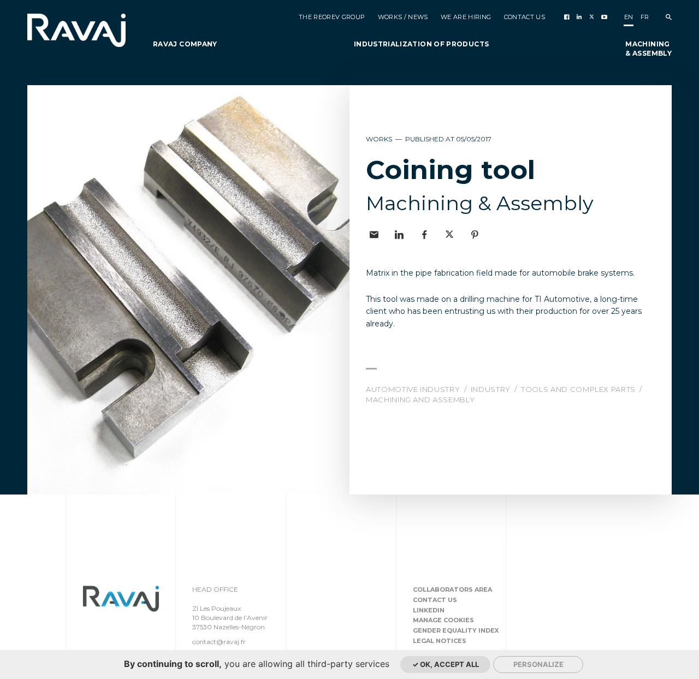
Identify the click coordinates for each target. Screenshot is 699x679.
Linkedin (429, 610)
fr (645, 17)
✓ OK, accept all (445, 664)
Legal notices (439, 641)
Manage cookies (443, 620)
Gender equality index (456, 630)
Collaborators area (452, 589)
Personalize (538, 664)
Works (380, 139)
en (628, 17)
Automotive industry (414, 389)
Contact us (435, 600)
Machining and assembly (420, 399)
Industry (492, 389)
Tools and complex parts (579, 389)
